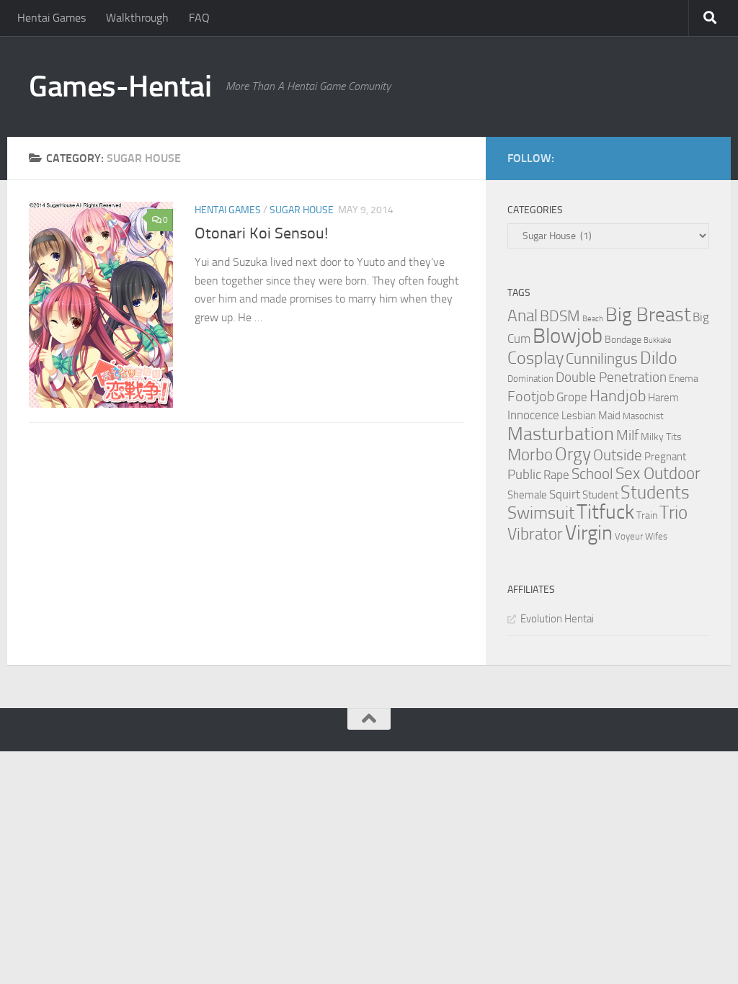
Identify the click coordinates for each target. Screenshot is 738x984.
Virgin (589, 533)
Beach (592, 318)
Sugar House (302, 210)
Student (600, 494)
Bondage (623, 340)
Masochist (643, 416)
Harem (663, 397)
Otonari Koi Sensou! (261, 233)
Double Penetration (611, 377)
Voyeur (629, 536)
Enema (683, 378)
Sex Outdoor (658, 473)
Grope (571, 397)
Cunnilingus (602, 358)
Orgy (573, 454)
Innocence (533, 415)
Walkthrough (137, 17)
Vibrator (535, 534)
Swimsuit (540, 513)
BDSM (560, 316)
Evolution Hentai (557, 618)
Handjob (618, 396)
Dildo (658, 358)
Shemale (527, 494)
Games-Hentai (120, 86)
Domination (530, 378)
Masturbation (560, 433)
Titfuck (605, 512)
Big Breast (647, 314)
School (592, 474)
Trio (673, 512)
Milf (627, 435)
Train (646, 515)
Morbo (530, 455)
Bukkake (658, 340)
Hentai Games (51, 17)
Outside (617, 455)
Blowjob (568, 336)
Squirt (564, 494)
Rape (556, 475)
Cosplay (535, 358)
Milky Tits (661, 437)
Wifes (656, 536)
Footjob (530, 396)
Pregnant (665, 456)
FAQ (199, 17)
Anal (522, 316)
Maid (609, 415)
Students (655, 492)
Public (524, 474)
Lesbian (578, 415)
